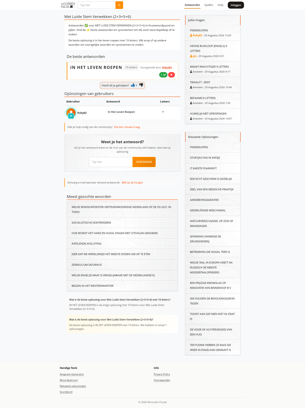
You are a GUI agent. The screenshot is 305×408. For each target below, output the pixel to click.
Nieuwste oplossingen (73, 386)
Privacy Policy (162, 374)
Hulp (220, 5)
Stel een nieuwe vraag (127, 127)
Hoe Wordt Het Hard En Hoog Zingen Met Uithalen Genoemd (115, 233)
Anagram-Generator (72, 374)
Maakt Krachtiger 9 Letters (209, 66)
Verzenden (144, 162)
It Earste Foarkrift (203, 168)
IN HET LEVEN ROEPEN (96, 67)
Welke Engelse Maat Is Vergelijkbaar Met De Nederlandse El (113, 275)
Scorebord (66, 392)
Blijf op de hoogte (132, 182)
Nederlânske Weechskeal (208, 210)
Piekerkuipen (199, 30)
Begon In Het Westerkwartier (93, 286)
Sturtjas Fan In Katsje (205, 157)
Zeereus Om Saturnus (87, 265)
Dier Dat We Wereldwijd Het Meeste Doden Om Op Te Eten (111, 254)
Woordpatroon (69, 380)
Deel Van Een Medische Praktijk (212, 189)
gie (194, 56)
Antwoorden (192, 5)
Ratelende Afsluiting (87, 243)
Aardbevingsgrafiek (204, 200)
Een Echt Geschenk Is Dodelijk (211, 179)
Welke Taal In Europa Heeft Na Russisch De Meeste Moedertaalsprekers (211, 267)
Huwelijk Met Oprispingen (208, 113)
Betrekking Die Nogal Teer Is (210, 252)
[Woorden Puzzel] (68, 5)
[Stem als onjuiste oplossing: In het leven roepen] (171, 74)
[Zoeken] (119, 5)
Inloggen (236, 5)
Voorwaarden (162, 380)
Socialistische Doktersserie (91, 222)
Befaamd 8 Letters (203, 98)
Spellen (208, 5)
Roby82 (167, 67)
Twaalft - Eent (200, 82)
